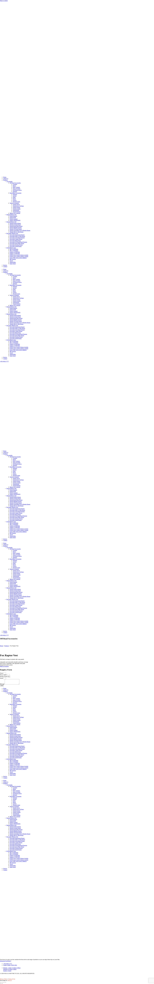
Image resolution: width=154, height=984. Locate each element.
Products (5, 180)
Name (1, 673)
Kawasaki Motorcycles (12, 233)
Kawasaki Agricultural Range (17, 237)
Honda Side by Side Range (16, 232)
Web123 (9, 980)
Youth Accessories (14, 203)
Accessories (9, 181)
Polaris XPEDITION (15, 220)
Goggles (15, 184)
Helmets (15, 191)
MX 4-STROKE (14, 249)
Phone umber (3, 675)
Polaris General (13, 219)
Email (1, 678)
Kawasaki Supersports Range (17, 234)
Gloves (14, 200)
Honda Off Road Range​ (16, 229)
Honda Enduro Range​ (15, 223)
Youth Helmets (16, 211)
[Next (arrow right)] (2, 983)
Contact (5, 266)
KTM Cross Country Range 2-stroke (19, 256)
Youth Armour (16, 207)
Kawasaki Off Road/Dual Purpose (18, 242)
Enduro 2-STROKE (15, 253)
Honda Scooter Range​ (15, 224)
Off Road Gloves (17, 190)
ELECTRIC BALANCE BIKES (18, 258)
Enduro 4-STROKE (15, 252)
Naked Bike (13, 262)
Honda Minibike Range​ (16, 227)
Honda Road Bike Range (16, 226)
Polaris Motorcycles (11, 214)
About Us (5, 178)
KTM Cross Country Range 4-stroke (19, 255)
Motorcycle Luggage (15, 213)
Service (5, 265)
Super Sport (13, 263)
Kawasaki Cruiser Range (16, 239)
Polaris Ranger (13, 216)
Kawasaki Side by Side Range (17, 236)
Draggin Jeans (16, 201)
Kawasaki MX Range (15, 240)
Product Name (4, 676)
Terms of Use (11, 979)
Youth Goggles (16, 209)
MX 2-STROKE (14, 250)
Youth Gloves (16, 204)
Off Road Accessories (15, 183)
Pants (14, 197)
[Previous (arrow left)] (0, 983)
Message (2, 684)
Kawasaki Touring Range (16, 245)
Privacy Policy (3, 979)
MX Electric (13, 259)
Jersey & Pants (16, 188)
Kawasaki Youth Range (16, 246)
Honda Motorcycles (11, 222)
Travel (11, 260)
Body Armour (16, 187)
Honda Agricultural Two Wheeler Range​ (20, 230)
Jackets (14, 196)
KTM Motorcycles (11, 247)
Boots (14, 185)
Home (4, 177)
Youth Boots (16, 210)
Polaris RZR (13, 217)
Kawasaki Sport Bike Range (17, 243)
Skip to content (4, 0)
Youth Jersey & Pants (18, 206)
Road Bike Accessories (15, 193)
